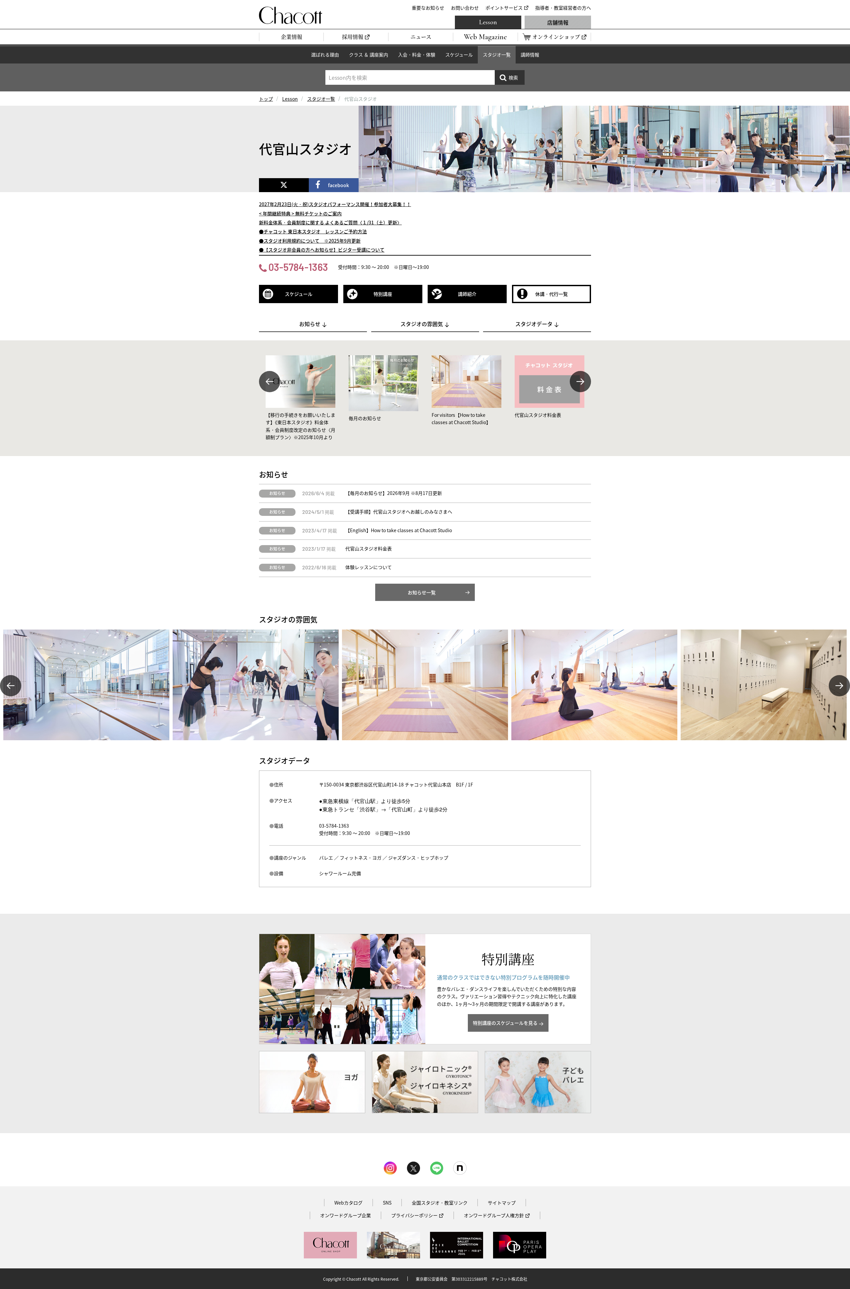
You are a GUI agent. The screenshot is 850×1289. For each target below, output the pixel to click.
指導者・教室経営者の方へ (563, 7)
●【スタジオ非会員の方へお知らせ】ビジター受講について (321, 249)
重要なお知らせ (428, 7)
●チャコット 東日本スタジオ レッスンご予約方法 (313, 231)
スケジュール (459, 54)
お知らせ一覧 (422, 592)
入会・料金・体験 (416, 54)
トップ (266, 98)
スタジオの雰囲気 (421, 324)
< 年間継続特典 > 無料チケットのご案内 (300, 213)
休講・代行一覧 (551, 294)
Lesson (488, 22)
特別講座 (383, 294)
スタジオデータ (533, 324)
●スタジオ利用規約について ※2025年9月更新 (310, 240)
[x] (284, 185)
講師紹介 (467, 294)
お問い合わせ (465, 7)
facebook (338, 185)
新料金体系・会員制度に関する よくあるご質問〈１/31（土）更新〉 (330, 222)
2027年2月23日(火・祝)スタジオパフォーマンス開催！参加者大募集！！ (335, 204)
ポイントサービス (504, 7)
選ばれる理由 (325, 54)
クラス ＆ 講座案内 (368, 54)
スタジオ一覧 (497, 54)
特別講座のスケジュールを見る (505, 1022)
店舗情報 (557, 22)
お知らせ (309, 324)
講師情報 (530, 54)
